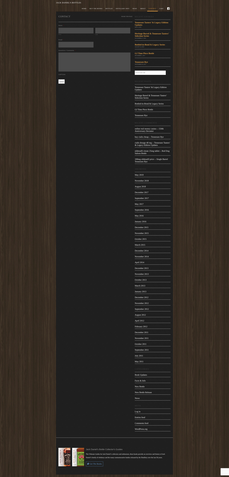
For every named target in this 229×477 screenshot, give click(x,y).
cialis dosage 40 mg (143, 143)
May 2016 (139, 216)
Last (96, 34)
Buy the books (96, 8)
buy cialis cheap (142, 137)
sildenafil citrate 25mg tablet (147, 151)
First (60, 34)
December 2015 (141, 227)
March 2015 (140, 245)
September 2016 (142, 210)
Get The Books (95, 464)
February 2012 (141, 326)
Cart (161, 8)
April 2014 (139, 262)
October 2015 (140, 239)
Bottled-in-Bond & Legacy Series (150, 44)
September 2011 (142, 350)
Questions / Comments (66, 50)
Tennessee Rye (141, 62)
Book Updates (141, 375)
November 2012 (142, 303)
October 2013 (140, 280)
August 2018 (140, 186)
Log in (138, 411)
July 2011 (139, 356)
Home (84, 8)
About (143, 8)
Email (61, 40)
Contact (152, 8)
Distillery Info (122, 8)
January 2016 (140, 221)
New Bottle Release (143, 392)
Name (61, 25)
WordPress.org (141, 429)
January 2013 (140, 291)
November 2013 (142, 274)
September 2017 (142, 198)
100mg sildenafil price (144, 159)
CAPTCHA (61, 74)
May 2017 (139, 204)
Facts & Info (140, 381)
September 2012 (142, 309)
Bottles (109, 8)
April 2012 (139, 321)
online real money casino (145, 128)
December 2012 (141, 297)
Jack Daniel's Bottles (68, 3)
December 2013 (141, 268)
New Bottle (140, 386)
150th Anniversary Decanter (149, 129)
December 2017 (141, 192)
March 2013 (140, 286)
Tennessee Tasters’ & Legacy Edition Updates (152, 144)
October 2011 (140, 344)
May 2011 (139, 361)
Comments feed (141, 423)
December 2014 (141, 251)
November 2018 (142, 181)
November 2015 (142, 233)
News (135, 8)
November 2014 (142, 256)
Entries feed (140, 417)
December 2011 (141, 332)
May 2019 (139, 175)
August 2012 (140, 315)
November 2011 (142, 338)
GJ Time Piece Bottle (144, 53)
